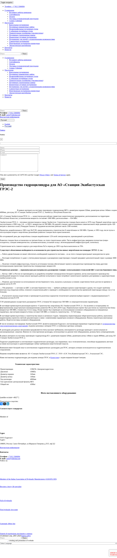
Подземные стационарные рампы (22, 35)
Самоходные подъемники (19, 41)
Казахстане (54, 358)
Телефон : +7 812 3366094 (15, 6)
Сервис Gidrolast (15, 21)
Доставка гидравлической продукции (24, 19)
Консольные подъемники (19, 25)
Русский (4, 120)
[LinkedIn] (7, 403)
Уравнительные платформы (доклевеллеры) (26, 33)
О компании (9, 10)
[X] (4, 403)
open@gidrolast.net (13, 115)
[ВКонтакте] (1, 403)
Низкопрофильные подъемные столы (23, 29)
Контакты (8, 48)
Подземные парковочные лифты (21, 27)
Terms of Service (60, 175)
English (7, 124)
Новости (8, 50)
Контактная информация (9, 117)
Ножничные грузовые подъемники (23, 37)
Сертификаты (14, 14)
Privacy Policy (45, 175)
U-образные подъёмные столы (21, 31)
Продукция (9, 23)
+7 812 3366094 (14, 113)
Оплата (12, 17)
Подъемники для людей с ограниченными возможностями (32, 39)
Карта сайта (26, 536)
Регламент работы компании (20, 12)
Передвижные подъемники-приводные (24, 43)
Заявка (2, 130)
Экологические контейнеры (20, 45)
